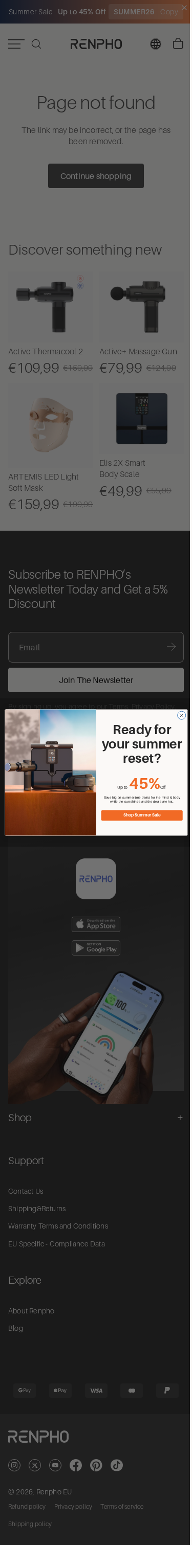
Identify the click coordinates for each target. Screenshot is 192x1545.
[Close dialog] (179, 715)
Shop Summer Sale (139, 815)
